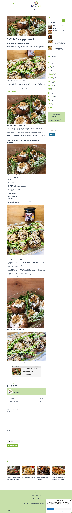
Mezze (49, 88)
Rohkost (49, 93)
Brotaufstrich (50, 66)
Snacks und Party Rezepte (53, 97)
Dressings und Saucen (52, 71)
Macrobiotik (50, 86)
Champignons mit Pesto (12, 91)
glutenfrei (50, 82)
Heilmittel (50, 84)
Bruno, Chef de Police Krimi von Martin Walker (27, 83)
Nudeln (49, 89)
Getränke (50, 80)
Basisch (49, 62)
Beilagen (49, 63)
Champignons (13, 383)
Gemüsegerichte (51, 77)
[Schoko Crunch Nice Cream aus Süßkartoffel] (50, 37)
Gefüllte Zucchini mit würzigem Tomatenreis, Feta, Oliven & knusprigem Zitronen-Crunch (58, 479)
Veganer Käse (50, 106)
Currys (49, 67)
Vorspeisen (50, 107)
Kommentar (9, 411)
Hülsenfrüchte (50, 85)
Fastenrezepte (50, 74)
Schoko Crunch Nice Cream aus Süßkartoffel (43, 478)
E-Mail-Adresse (10, 430)
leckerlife (16, 392)
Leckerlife (36, 492)
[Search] (63, 20)
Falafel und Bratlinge (52, 73)
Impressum (64, 511)
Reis (49, 92)
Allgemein (50, 60)
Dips (49, 70)
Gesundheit (50, 78)
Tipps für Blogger (51, 101)
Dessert (49, 69)
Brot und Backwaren (52, 64)
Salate (49, 95)
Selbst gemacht (51, 96)
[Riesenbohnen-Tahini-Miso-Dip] (50, 32)
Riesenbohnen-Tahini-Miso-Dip (59, 30)
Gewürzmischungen (51, 81)
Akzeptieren (50, 508)
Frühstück (50, 75)
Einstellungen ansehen (66, 508)
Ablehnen (58, 508)
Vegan (49, 104)
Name (8, 425)
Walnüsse (18, 383)
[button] (70, 500)
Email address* (52, 124)
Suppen (49, 99)
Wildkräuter (50, 108)
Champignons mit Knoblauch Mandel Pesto (16, 92)
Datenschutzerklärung (59, 511)
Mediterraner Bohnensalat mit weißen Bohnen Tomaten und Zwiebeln (58, 27)
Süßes (49, 100)
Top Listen (50, 103)
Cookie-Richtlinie (53, 511)
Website (8, 435)
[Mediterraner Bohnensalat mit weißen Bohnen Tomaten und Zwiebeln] (50, 27)
